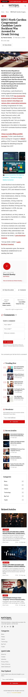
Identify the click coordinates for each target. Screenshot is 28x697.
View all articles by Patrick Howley (13, 280)
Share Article (7, 45)
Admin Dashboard (5, 666)
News (7, 12)
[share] (23, 163)
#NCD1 (23, 139)
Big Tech (3, 644)
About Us (3, 654)
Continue (9, 342)
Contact (3, 656)
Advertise (3, 659)
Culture (3, 639)
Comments (23, 290)
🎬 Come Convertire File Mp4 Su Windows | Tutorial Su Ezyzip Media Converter (14, 163)
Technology (4, 641)
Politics (3, 636)
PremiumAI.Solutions (16, 692)
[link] (5, 163)
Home (2, 12)
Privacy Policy (4, 661)
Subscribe (15, 421)
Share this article (9, 290)
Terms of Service (5, 664)
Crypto (3, 646)
